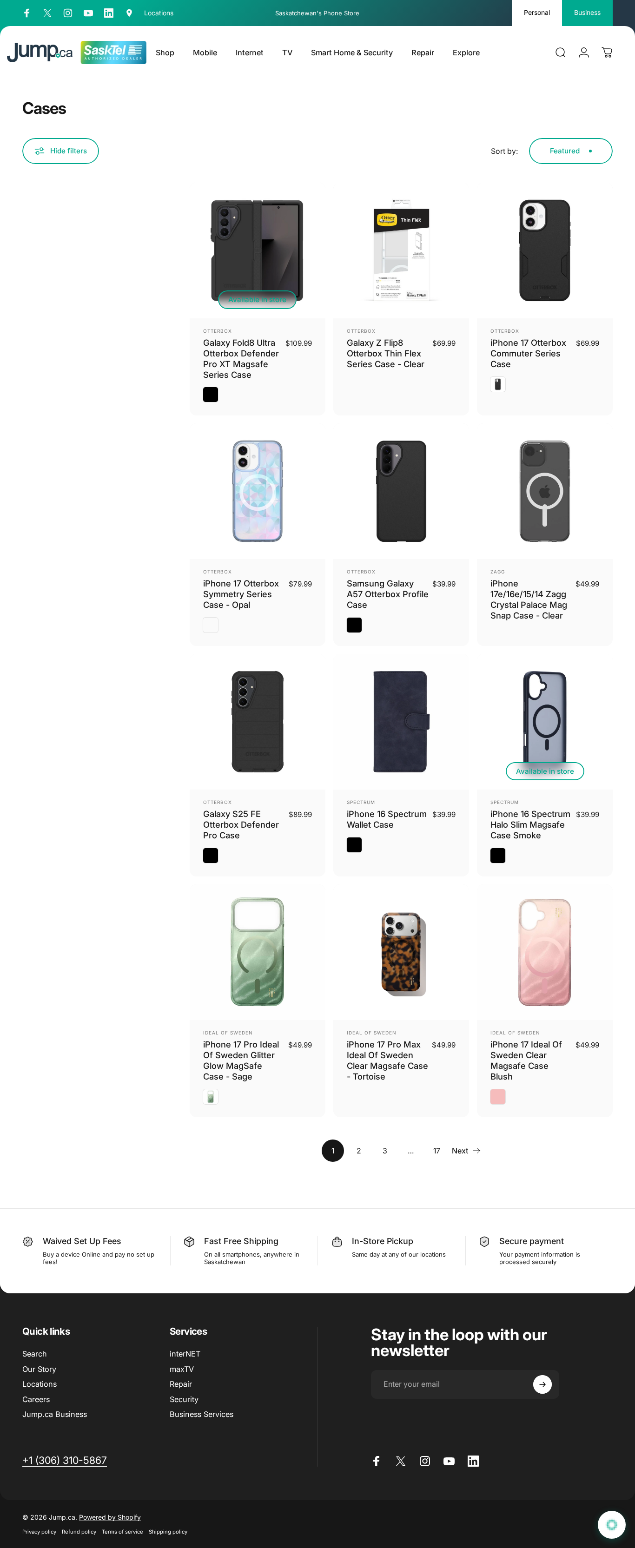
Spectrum (361, 802)
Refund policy (79, 1531)
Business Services (201, 1414)
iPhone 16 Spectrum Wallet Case (387, 819)
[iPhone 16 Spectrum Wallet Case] (401, 722)
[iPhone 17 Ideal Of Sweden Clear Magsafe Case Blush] (545, 952)
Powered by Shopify (110, 1517)
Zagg (497, 571)
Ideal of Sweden (228, 1032)
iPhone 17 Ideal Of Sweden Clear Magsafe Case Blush (526, 1060)
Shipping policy (168, 1531)
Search (34, 1353)
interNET (185, 1353)
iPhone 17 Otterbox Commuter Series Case (528, 353)
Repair (181, 1384)
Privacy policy (39, 1531)
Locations (39, 1384)
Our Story (39, 1369)
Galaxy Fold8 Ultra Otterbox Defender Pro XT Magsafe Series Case (241, 358)
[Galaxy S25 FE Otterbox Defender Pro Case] (257, 722)
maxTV (182, 1369)
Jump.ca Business (54, 1414)
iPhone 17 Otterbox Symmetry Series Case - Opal (241, 594)
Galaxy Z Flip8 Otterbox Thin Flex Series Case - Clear (385, 353)
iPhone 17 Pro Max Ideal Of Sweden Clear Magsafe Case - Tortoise (387, 1060)
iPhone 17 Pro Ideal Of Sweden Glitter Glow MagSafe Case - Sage (241, 1060)
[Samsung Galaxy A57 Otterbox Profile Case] (401, 491)
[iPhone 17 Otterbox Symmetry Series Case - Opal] (257, 491)
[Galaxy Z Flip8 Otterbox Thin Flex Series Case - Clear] (401, 250)
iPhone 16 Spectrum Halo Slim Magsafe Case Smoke (530, 824)
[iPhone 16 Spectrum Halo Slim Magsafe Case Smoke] (545, 722)
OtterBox (217, 331)
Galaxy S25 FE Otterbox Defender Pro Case (241, 824)
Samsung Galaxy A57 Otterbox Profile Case (388, 594)
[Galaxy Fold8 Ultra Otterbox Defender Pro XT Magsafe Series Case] (257, 250)
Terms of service (122, 1531)
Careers (36, 1399)
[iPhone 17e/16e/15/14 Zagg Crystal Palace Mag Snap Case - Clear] (545, 491)
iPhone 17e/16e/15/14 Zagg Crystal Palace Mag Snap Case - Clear (528, 599)
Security (184, 1399)
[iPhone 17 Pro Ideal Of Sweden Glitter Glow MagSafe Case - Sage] (257, 952)
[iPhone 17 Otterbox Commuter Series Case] (545, 250)
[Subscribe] (542, 1384)
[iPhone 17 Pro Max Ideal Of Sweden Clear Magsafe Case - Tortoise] (401, 952)
